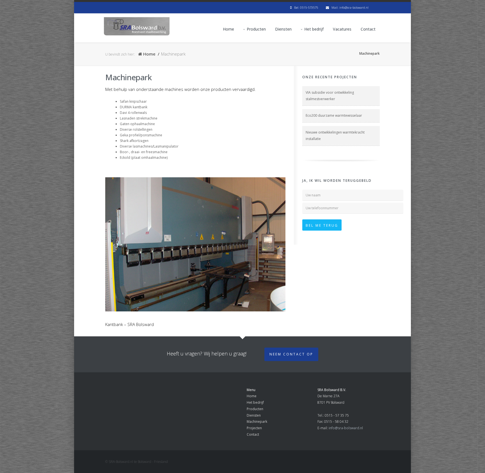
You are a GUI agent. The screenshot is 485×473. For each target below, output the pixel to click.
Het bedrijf (314, 29)
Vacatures (342, 29)
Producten (256, 29)
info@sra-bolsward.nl (346, 428)
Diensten (283, 29)
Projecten (254, 428)
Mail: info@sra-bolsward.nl (349, 7)
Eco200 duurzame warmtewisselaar (334, 115)
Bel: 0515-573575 (305, 7)
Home (228, 29)
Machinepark (257, 421)
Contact (368, 29)
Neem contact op (291, 354)
